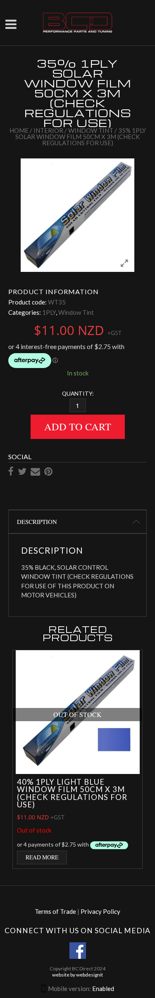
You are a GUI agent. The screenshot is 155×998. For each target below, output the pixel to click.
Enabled (103, 988)
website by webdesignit (77, 975)
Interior (48, 130)
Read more (42, 857)
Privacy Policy (100, 911)
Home (19, 130)
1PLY (49, 312)
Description (37, 521)
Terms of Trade (55, 911)
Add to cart (77, 426)
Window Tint (90, 130)
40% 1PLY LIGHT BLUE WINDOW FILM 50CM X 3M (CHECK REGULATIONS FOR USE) (72, 793)
